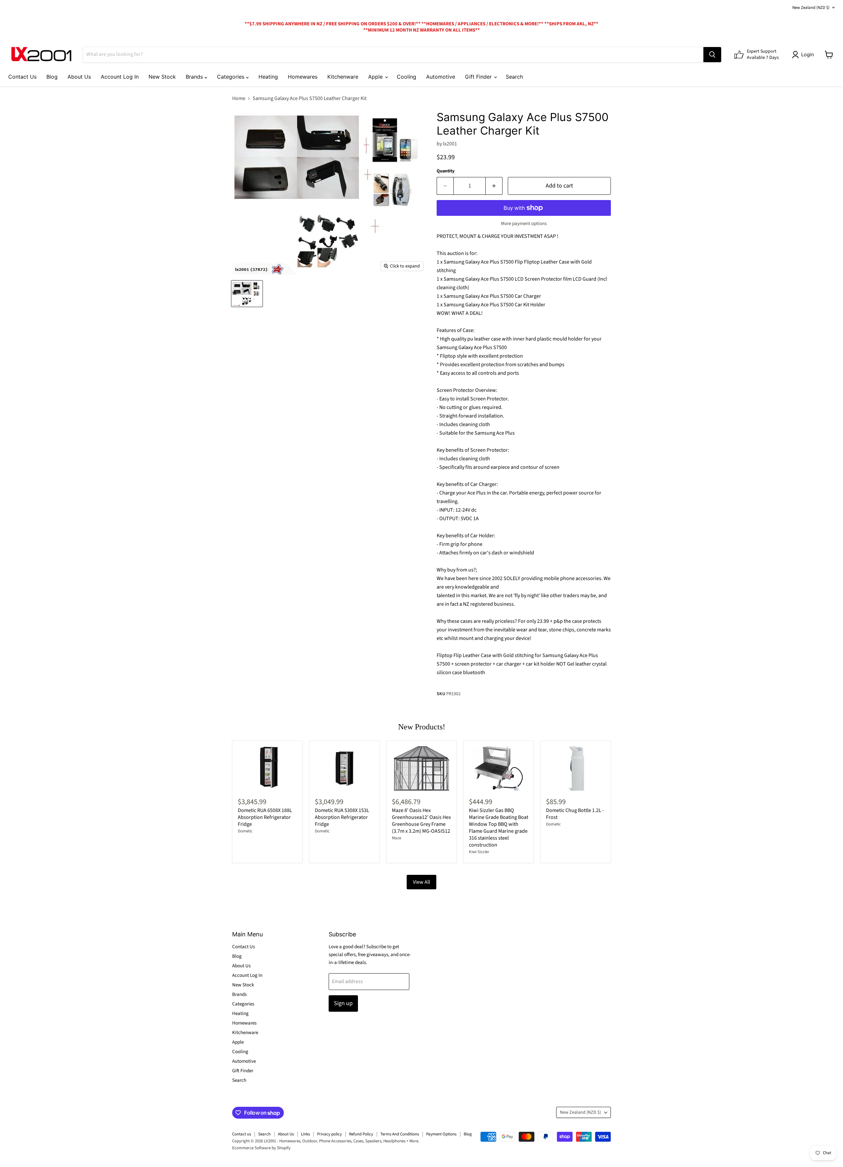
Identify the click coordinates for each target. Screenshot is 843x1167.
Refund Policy (361, 1134)
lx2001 (450, 143)
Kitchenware (342, 76)
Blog (52, 76)
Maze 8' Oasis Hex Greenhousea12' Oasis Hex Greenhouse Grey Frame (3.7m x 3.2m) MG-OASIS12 (421, 821)
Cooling (406, 76)
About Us (79, 76)
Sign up (343, 1003)
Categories (231, 76)
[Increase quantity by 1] (494, 186)
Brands (195, 76)
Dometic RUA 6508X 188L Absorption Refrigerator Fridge (265, 817)
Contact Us (22, 76)
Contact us (241, 1134)
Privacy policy (329, 1134)
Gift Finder (479, 76)
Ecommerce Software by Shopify (261, 1148)
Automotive (440, 76)
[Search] (712, 54)
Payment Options (441, 1134)
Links (305, 1134)
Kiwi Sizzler (479, 852)
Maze (396, 838)
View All (421, 882)
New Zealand (810, 8)
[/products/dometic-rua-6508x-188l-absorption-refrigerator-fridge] (267, 768)
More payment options (524, 223)
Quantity (445, 171)
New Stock (162, 76)
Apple (376, 76)
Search (514, 76)
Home (238, 98)
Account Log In (120, 76)
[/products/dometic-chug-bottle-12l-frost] (575, 768)
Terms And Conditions (399, 1134)
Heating (268, 76)
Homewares (302, 76)
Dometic (245, 831)
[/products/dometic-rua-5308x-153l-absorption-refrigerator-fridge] (344, 768)
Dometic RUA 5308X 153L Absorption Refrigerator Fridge (342, 817)
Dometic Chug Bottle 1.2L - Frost (575, 814)
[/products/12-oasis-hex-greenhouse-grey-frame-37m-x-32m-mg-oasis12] (421, 768)
